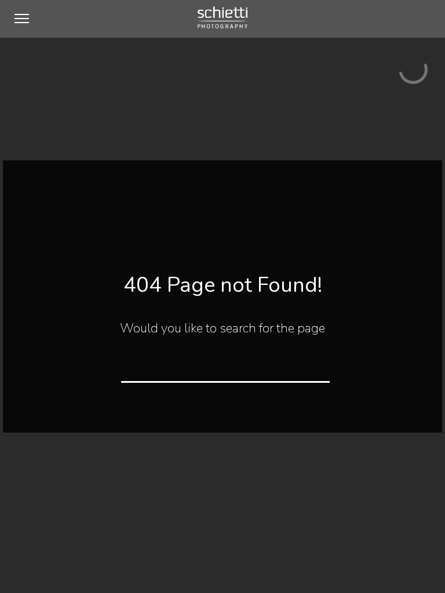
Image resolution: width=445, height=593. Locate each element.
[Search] (313, 366)
